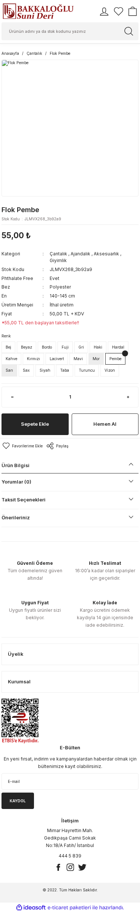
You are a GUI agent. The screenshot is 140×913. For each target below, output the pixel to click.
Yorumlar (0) (16, 482)
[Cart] (133, 12)
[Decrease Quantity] (12, 397)
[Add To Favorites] (22, 445)
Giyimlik (58, 260)
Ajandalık (80, 253)
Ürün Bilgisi (15, 465)
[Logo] (38, 11)
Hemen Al (104, 424)
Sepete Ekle (35, 424)
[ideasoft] (31, 907)
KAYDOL (18, 801)
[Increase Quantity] (128, 397)
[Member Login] (104, 12)
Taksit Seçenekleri (23, 500)
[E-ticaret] (69, 907)
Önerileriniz (15, 517)
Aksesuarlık (106, 253)
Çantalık (58, 253)
